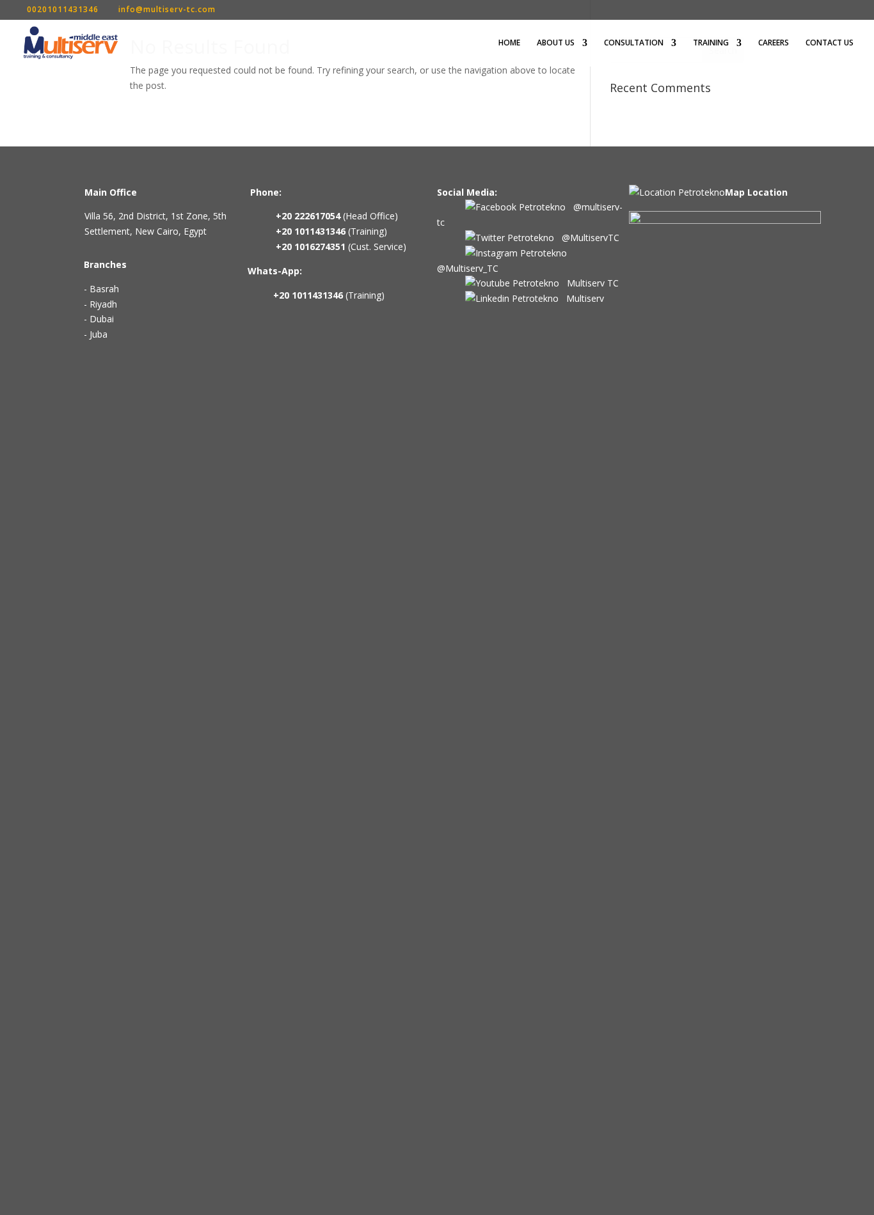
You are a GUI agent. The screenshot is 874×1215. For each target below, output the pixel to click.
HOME (509, 43)
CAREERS (773, 43)
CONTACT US (830, 43)
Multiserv (581, 298)
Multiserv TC (589, 283)
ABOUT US (556, 43)
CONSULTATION (633, 43)
